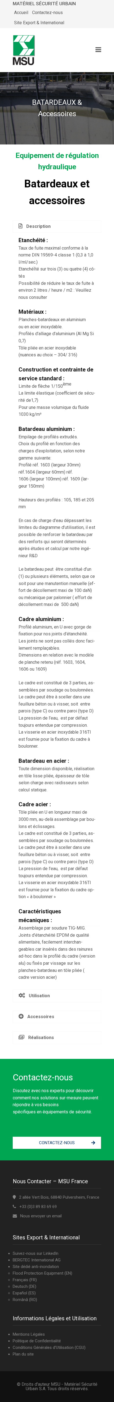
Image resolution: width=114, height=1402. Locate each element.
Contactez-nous (47, 12)
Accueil (21, 12)
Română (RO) (25, 1299)
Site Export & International (39, 22)
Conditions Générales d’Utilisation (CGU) (49, 1347)
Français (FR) (25, 1279)
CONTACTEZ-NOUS (57, 1142)
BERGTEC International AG (37, 1260)
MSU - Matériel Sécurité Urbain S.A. (61, 1386)
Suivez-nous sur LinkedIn (35, 1253)
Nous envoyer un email (41, 1216)
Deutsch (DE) (24, 1286)
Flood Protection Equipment (38, 1273)
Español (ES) (24, 1293)
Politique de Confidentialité (37, 1340)
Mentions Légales (29, 1334)
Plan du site (23, 1354)
